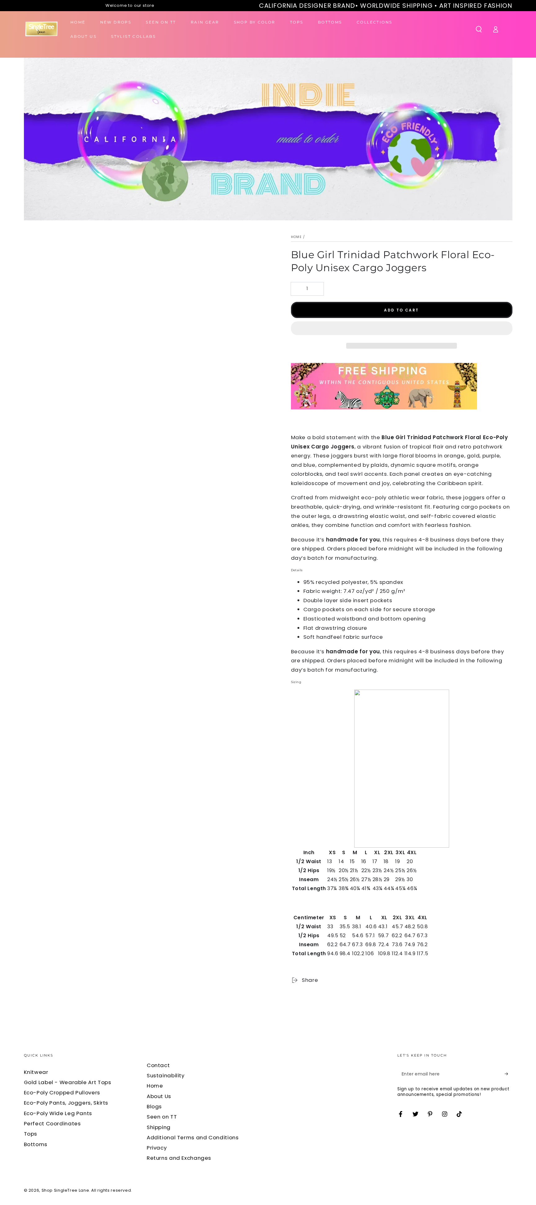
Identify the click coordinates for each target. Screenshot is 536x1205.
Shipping (159, 1127)
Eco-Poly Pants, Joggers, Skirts (66, 1102)
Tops (31, 1133)
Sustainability (166, 1075)
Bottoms (35, 1144)
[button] (401, 329)
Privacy (157, 1147)
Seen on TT (162, 1116)
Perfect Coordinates (52, 1123)
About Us (159, 1096)
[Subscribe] (508, 1074)
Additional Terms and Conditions (193, 1137)
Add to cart (401, 310)
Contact (158, 1065)
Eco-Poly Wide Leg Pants (58, 1113)
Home (296, 237)
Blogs (154, 1106)
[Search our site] (478, 29)
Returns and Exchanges (179, 1158)
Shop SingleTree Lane (65, 1190)
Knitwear (36, 1072)
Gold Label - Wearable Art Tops (67, 1082)
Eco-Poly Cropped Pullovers (62, 1092)
